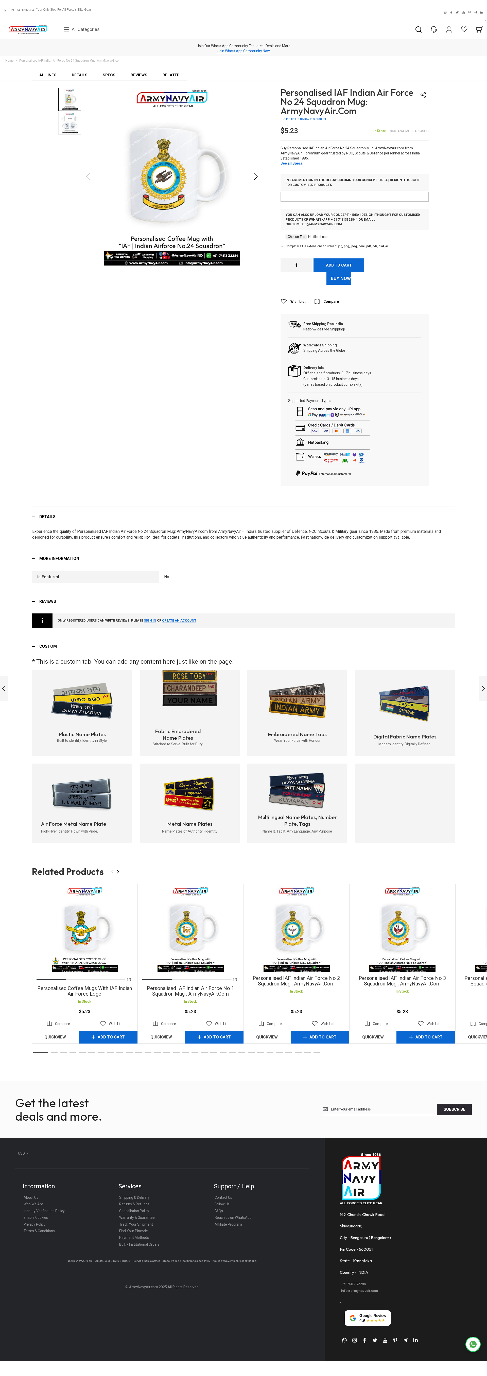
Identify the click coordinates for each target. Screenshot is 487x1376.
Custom (48, 646)
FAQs (219, 1211)
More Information (59, 558)
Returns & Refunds (134, 1204)
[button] (255, 177)
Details (47, 516)
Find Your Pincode (133, 1231)
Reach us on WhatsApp (233, 1217)
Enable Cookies (36, 1217)
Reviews (47, 601)
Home (9, 60)
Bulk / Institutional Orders (139, 1244)
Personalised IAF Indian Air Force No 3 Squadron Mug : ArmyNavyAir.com (402, 929)
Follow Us (222, 1204)
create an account (179, 620)
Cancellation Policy (134, 1211)
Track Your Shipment (136, 1224)
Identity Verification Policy (44, 1211)
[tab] (243, 516)
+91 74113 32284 (353, 1284)
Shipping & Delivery (134, 1197)
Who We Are (33, 1204)
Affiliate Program (228, 1224)
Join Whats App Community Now (243, 51)
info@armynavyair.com (359, 1290)
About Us (31, 1197)
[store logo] (28, 29)
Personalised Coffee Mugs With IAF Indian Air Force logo (84, 929)
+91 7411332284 (22, 10)
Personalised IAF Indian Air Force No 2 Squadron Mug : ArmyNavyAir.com (296, 929)
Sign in (150, 620)
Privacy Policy (34, 1224)
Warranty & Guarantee (137, 1217)
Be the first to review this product (304, 119)
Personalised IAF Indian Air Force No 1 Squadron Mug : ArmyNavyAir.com (190, 929)
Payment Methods (134, 1238)
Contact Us (223, 1197)
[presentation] (118, 871)
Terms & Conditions (39, 1231)
